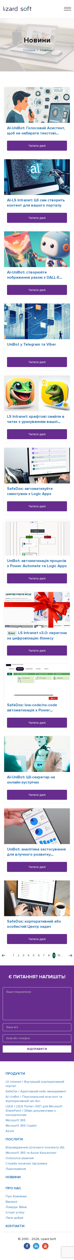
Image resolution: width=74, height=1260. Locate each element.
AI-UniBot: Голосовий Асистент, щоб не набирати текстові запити (36, 133)
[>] (68, 955)
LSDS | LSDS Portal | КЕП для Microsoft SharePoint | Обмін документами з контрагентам (34, 1110)
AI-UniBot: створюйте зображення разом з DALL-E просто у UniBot (33, 277)
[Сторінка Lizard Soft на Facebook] (27, 1246)
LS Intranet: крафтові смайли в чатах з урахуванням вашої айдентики (35, 421)
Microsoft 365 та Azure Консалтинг (31, 1153)
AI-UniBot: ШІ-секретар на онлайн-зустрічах (31, 780)
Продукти (15, 1073)
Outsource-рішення (20, 1158)
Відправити (37, 1049)
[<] (5, 955)
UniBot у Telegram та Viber (31, 344)
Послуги (14, 1139)
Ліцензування (16, 1169)
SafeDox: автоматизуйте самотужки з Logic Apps (30, 491)
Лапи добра (14, 1218)
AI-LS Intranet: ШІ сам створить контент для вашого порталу (36, 203)
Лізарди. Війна (16, 1207)
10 (59, 955)
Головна (29, 50)
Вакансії (11, 1202)
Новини (13, 1177)
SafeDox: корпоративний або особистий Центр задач (34, 924)
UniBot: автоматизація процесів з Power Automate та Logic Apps (37, 563)
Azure (10, 1131)
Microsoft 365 (16, 1120)
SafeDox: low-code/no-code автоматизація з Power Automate (32, 710)
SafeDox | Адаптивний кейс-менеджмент (36, 1091)
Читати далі (37, 146)
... (62, 955)
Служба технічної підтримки (26, 1163)
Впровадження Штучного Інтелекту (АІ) (35, 1147)
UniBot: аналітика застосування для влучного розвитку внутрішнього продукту (36, 854)
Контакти (15, 1226)
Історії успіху (15, 1212)
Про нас (13, 1188)
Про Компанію (16, 1196)
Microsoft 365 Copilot (21, 1126)
